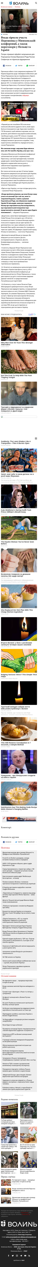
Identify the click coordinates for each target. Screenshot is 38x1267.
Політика (17, 7)
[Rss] (29, 1255)
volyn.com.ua (24, 1212)
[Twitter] (12, 1255)
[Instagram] (17, 1255)
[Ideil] (19, 1260)
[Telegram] (21, 1255)
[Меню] (2, 3)
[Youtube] (25, 1255)
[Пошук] (36, 3)
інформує (25, 95)
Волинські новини (6, 7)
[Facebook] (8, 1255)
